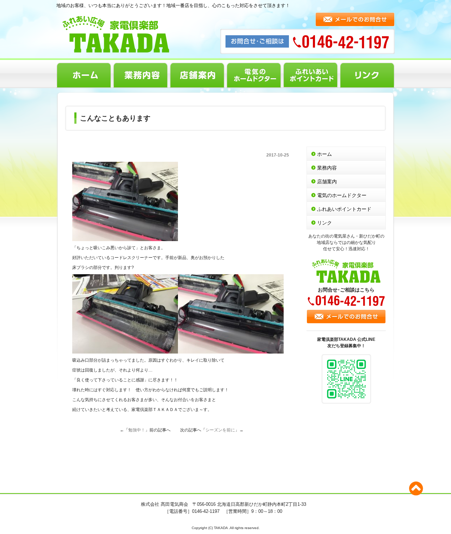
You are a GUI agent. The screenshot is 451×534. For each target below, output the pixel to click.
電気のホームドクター (254, 75)
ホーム (83, 75)
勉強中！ (136, 430)
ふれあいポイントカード (310, 75)
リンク (367, 75)
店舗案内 (197, 75)
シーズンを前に (220, 430)
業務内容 (140, 75)
